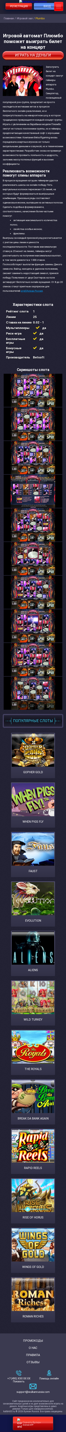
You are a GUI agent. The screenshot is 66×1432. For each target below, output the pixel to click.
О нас (33, 1348)
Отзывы (33, 1362)
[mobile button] (58, 6)
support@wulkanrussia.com (33, 1391)
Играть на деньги (33, 55)
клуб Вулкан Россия (32, 290)
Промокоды (33, 1340)
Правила (33, 1355)
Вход (47, 6)
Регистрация (19, 6)
